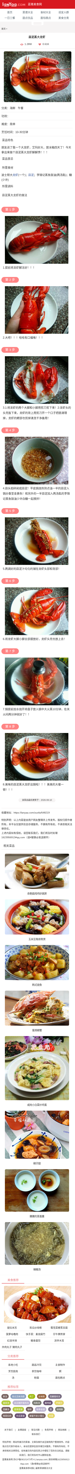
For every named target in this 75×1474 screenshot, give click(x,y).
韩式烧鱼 (37, 984)
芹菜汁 (59, 1403)
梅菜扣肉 (7, 1416)
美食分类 (63, 17)
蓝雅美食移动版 (26, 1468)
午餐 (20, 108)
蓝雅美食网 (35, 4)
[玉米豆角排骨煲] (37, 917)
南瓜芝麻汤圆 (18, 1396)
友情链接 (22, 1430)
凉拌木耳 (59, 1340)
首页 (9, 12)
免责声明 (49, 1430)
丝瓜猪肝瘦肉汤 (21, 1403)
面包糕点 (45, 17)
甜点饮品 (27, 17)
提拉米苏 (12, 1327)
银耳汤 (6, 1403)
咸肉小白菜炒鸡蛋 (37, 1104)
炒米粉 (42, 1396)
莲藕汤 (6, 1409)
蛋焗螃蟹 (37, 1030)
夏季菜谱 (18, 1409)
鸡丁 (31, 1396)
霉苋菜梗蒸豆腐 (59, 1327)
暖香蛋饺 (35, 1340)
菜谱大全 (27, 12)
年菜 (51, 1416)
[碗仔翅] (37, 1134)
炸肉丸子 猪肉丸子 (12, 1347)
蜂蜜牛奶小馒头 (36, 1416)
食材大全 (45, 12)
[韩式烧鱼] (37, 962)
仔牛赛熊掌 (59, 1334)
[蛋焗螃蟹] (37, 1008)
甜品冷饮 (37, 1364)
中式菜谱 (20, 1416)
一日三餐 (10, 17)
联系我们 (36, 1434)
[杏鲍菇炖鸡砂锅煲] (37, 871)
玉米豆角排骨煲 (37, 939)
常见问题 (35, 1430)
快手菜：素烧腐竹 (35, 1334)
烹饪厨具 (13, 1371)
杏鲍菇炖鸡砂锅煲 (37, 893)
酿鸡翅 (48, 1403)
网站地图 (62, 1430)
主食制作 (60, 1364)
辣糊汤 (37, 1269)
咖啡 (29, 1409)
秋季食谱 (40, 1409)
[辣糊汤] (37, 1243)
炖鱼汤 (37, 1403)
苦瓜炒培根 (35, 1327)
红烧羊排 (12, 1340)
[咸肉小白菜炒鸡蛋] (37, 1068)
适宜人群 (63, 12)
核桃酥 (60, 1409)
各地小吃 (13, 1364)
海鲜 (12, 108)
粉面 (36, 1377)
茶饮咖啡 (37, 1371)
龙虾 (15, 174)
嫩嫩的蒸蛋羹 (37, 1216)
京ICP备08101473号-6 (24, 1459)
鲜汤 (5, 1396)
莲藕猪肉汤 (55, 1396)
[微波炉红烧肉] (37, 1304)
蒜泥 (31, 174)
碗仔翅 (37, 1163)
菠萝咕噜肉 (12, 1334)
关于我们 (8, 1430)
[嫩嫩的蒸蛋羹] (37, 1190)
